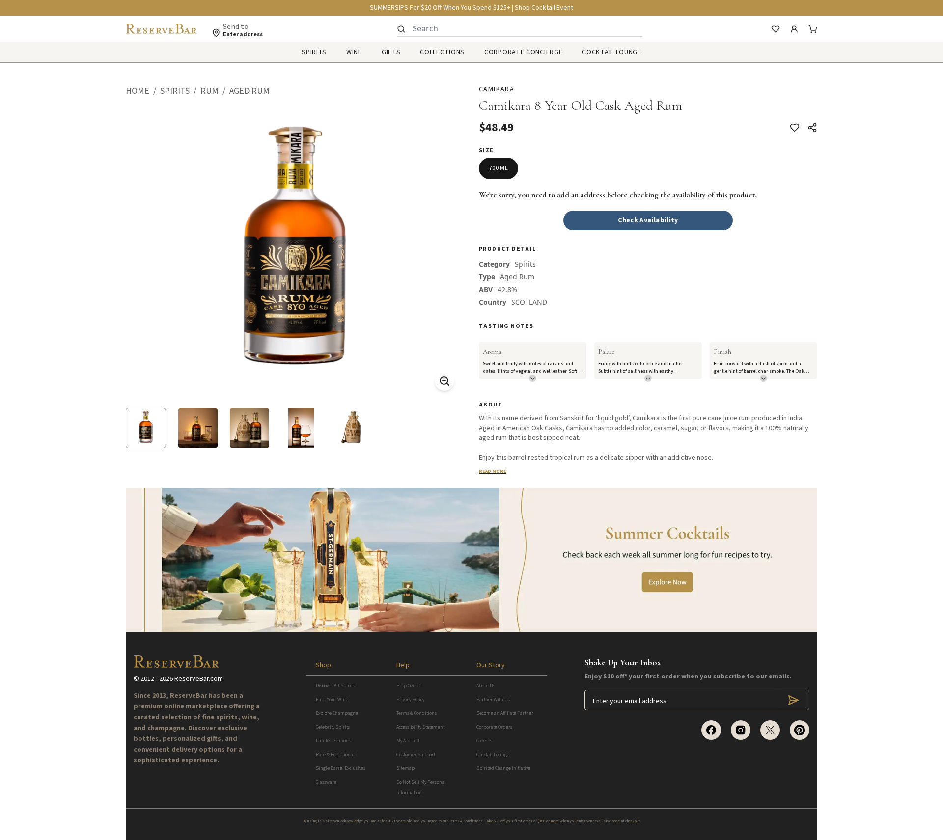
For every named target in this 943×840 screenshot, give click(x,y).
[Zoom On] (444, 381)
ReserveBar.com (198, 679)
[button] (143, 91)
